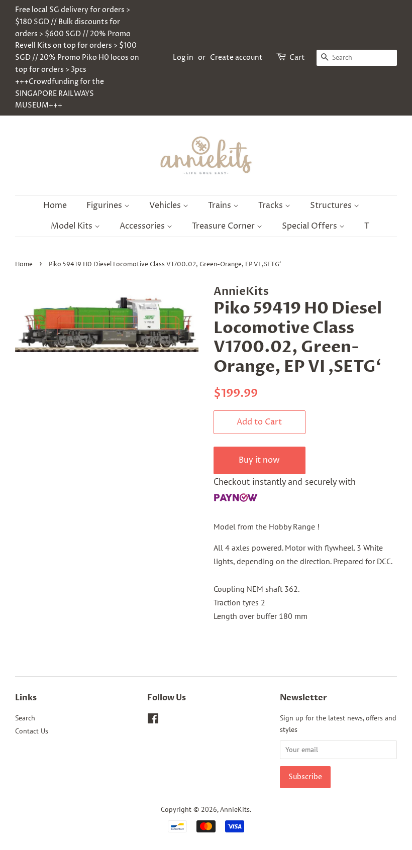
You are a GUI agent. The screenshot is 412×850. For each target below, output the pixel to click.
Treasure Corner (224, 226)
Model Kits (72, 226)
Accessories (143, 226)
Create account (236, 57)
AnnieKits (235, 809)
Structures (332, 205)
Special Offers (310, 226)
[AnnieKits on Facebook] (153, 720)
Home (55, 205)
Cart (297, 57)
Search (25, 717)
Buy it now (259, 460)
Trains (220, 205)
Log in (183, 57)
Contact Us (31, 730)
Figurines (105, 205)
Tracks (271, 205)
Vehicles (166, 205)
